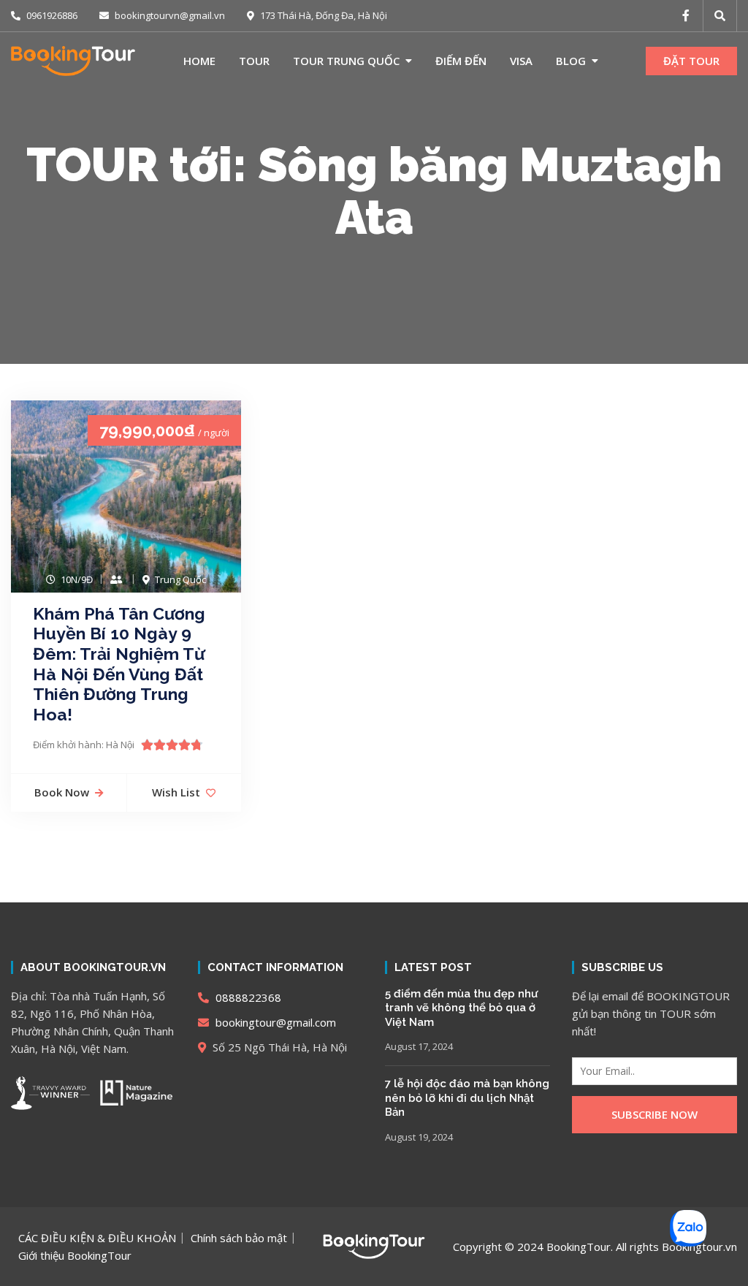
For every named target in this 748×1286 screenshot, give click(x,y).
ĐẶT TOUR (691, 60)
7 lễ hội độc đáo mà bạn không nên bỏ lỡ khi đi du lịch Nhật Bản (467, 1098)
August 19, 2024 (419, 1137)
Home (199, 60)
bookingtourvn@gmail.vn (168, 15)
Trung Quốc (180, 579)
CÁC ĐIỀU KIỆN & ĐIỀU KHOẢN (97, 1237)
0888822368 (247, 997)
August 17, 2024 (419, 1046)
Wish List (176, 792)
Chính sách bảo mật (239, 1237)
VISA (521, 60)
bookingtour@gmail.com (274, 1022)
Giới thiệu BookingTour (74, 1255)
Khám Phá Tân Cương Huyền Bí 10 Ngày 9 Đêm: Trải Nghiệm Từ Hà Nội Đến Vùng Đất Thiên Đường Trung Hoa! (119, 664)
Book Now (61, 792)
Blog (571, 60)
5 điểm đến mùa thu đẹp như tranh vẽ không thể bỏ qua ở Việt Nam (461, 1008)
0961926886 (50, 15)
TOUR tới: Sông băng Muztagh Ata (374, 191)
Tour (254, 60)
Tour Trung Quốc (346, 60)
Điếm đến (460, 60)
